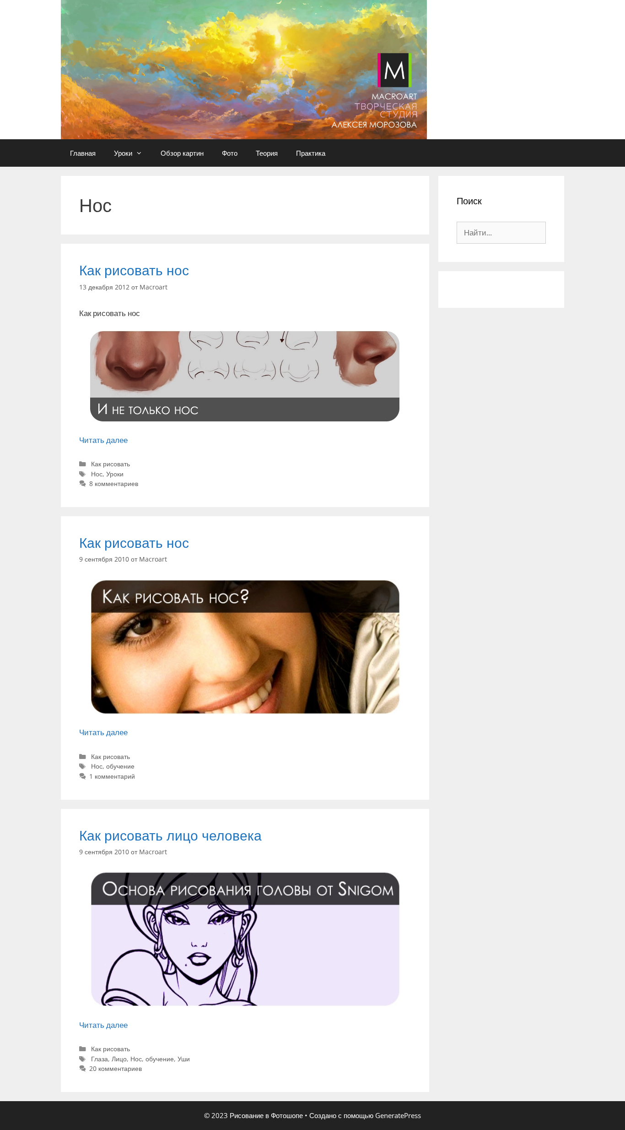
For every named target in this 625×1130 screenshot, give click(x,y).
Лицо (119, 1058)
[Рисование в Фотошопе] (244, 69)
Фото (229, 153)
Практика (310, 153)
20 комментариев (115, 1068)
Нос (96, 473)
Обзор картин (182, 153)
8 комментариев (113, 483)
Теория (267, 153)
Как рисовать (110, 463)
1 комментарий (112, 776)
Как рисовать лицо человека (170, 835)
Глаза (99, 1058)
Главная (83, 153)
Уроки (123, 153)
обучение (120, 766)
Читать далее (103, 440)
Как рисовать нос (134, 270)
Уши (184, 1058)
